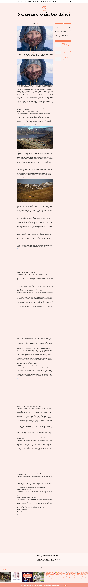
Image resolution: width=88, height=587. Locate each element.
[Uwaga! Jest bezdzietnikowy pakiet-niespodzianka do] (49, 577)
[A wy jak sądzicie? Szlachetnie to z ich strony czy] (82, 577)
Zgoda (65, 585)
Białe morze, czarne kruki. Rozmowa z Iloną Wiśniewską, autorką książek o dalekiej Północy (35, 55)
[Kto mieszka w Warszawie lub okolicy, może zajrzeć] (16, 577)
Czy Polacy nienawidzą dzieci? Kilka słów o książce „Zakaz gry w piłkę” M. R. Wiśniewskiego (66, 45)
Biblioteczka (30, 1)
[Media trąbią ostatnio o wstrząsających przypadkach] (71, 577)
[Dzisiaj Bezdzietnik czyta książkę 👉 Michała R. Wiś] (38, 577)
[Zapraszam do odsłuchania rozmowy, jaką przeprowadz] (5, 577)
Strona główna (20, 1)
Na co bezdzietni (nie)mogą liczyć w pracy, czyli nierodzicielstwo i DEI (66, 52)
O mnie (25, 1)
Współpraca (54, 1)
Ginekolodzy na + (36, 1)
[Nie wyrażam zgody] (86, 585)
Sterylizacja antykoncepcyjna (46, 1)
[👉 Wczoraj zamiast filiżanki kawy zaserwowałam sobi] (60, 577)
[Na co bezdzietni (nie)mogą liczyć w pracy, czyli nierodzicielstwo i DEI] (58, 52)
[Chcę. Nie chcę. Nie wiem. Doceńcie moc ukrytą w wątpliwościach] (58, 59)
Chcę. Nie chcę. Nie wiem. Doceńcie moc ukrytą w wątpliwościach (66, 58)
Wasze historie (35, 52)
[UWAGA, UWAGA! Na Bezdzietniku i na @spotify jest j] (27, 577)
